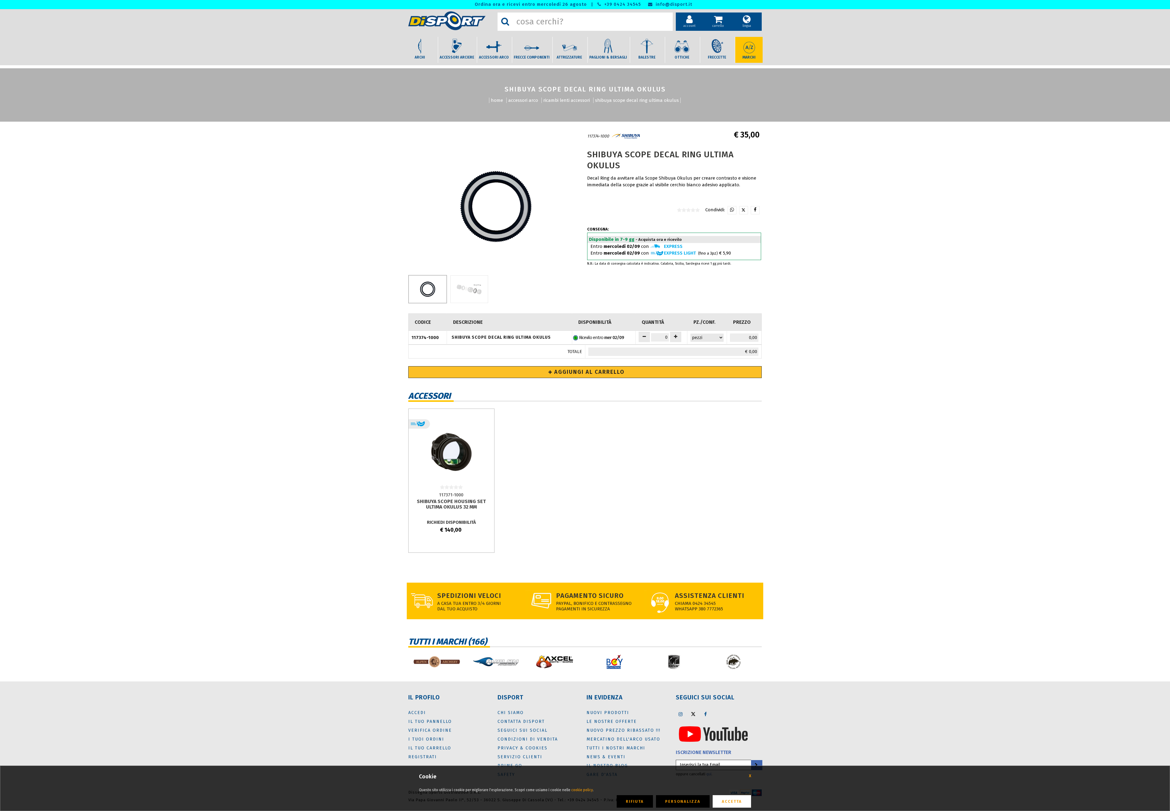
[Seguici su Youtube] (713, 733)
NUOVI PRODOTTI (608, 712)
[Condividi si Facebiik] (755, 210)
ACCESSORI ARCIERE (457, 57)
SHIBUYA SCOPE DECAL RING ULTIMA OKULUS (637, 100)
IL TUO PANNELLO (430, 721)
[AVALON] (496, 661)
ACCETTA (732, 801)
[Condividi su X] (743, 210)
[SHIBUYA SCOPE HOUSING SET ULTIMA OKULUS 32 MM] (451, 452)
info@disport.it (673, 4)
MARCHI (749, 57)
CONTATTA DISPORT (521, 721)
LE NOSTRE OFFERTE (612, 721)
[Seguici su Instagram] (681, 714)
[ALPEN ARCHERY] (436, 661)
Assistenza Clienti (709, 595)
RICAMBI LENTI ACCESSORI (566, 100)
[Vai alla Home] (451, 20)
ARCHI (420, 57)
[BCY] (615, 661)
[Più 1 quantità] (675, 337)
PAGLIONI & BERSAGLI (608, 57)
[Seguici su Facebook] (706, 714)
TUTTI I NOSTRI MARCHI (616, 748)
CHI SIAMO (511, 712)
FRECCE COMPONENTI (532, 57)
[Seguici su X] (693, 714)
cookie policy (582, 790)
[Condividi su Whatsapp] (732, 210)
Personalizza (682, 801)
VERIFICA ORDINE (430, 730)
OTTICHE (682, 57)
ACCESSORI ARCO (494, 57)
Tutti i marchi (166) (447, 642)
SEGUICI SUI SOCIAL (523, 730)
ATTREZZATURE (569, 57)
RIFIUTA (635, 801)
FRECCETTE (717, 57)
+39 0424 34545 (622, 4)
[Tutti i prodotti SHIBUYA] (625, 136)
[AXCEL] (555, 661)
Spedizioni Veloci (469, 595)
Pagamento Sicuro (590, 595)
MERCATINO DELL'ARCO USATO (623, 739)
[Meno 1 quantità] (644, 337)
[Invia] (756, 765)
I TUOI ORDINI (426, 739)
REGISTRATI (422, 756)
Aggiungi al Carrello (588, 372)
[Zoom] (495, 206)
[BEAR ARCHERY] (674, 661)
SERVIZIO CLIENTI (520, 756)
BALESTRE (646, 57)
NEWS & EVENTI (606, 756)
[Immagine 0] (428, 289)
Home (497, 100)
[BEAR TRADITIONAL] (733, 661)
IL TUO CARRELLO (429, 748)
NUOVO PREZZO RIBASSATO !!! (624, 730)
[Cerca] (505, 22)
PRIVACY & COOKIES (523, 748)
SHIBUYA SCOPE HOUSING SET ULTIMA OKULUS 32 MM (451, 504)
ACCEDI (417, 712)
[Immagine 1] (469, 289)
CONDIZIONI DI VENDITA (528, 739)
